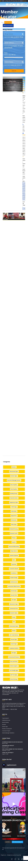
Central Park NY (8, 47)
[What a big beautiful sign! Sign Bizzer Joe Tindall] (14, 780)
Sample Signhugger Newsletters (8, 732)
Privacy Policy (18, 855)
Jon (21, 65)
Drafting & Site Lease (6, 720)
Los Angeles (14, 45)
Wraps (21, 37)
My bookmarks (9, 25)
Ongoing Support (5, 718)
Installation (17, 37)
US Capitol (20, 45)
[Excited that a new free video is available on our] (14, 828)
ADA (12, 37)
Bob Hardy (17, 65)
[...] (23, 156)
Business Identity (5, 722)
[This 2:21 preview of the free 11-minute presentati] (14, 804)
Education (4, 724)
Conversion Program (6, 730)
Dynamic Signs (5, 726)
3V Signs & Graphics (24, 85)
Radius (5, 52)
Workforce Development (7, 728)
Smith (12, 65)
